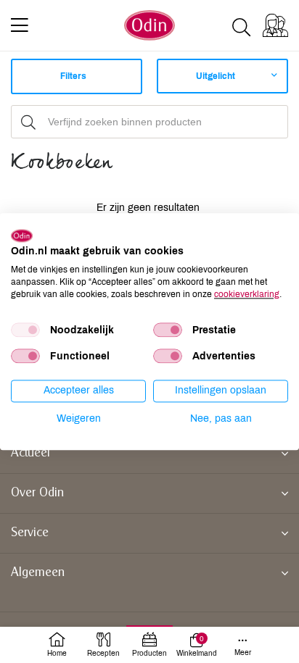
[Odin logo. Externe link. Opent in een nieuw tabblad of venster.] (22, 235)
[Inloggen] (275, 25)
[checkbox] (25, 330)
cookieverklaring (246, 294)
